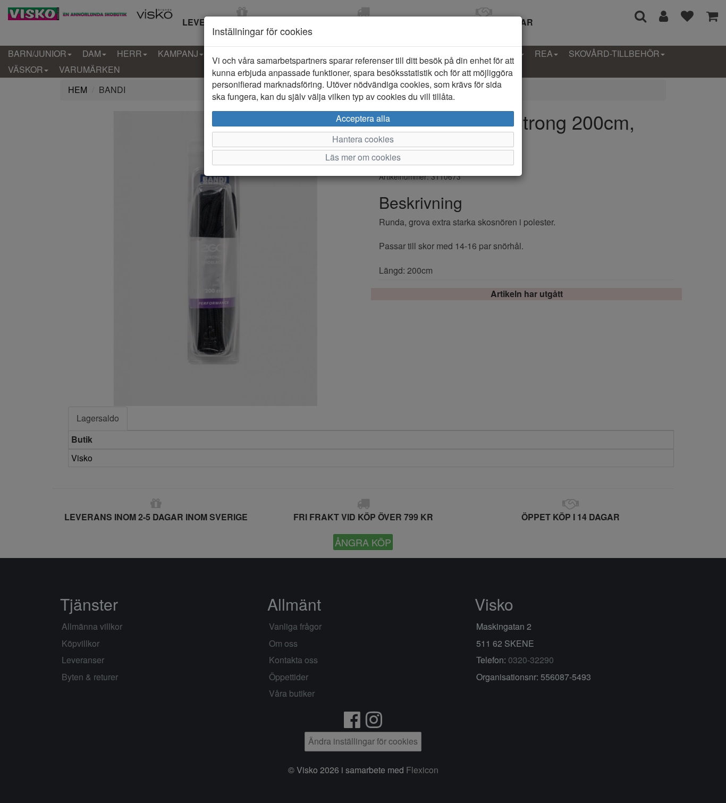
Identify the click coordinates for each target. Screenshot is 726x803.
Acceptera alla (363, 118)
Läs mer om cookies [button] (363, 157)
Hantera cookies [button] (363, 139)
